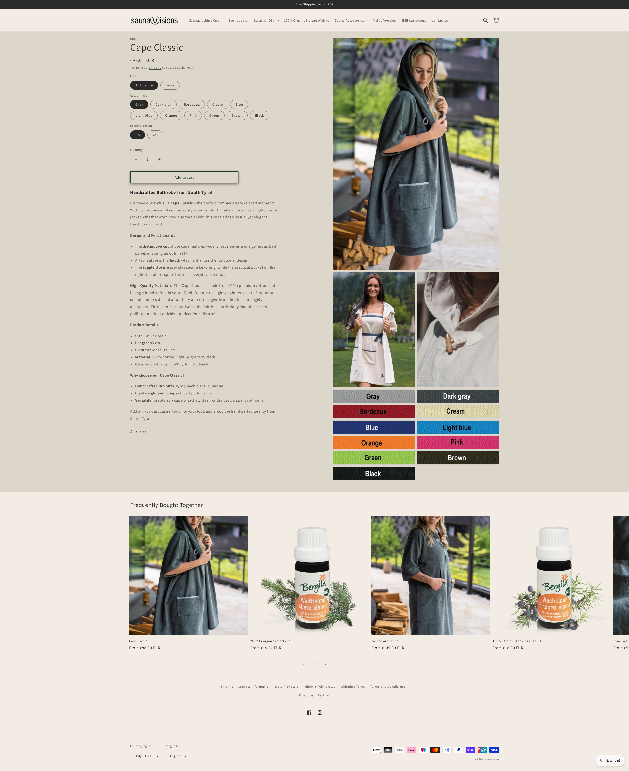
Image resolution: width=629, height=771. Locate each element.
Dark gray (164, 104)
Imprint (227, 686)
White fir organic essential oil (271, 641)
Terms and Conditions (387, 686)
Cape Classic (138, 641)
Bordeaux (192, 104)
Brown (237, 115)
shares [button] (141, 431)
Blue (239, 104)
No (137, 135)
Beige (170, 85)
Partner (324, 695)
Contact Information (254, 686)
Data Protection (287, 686)
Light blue (144, 115)
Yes (155, 135)
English (175, 756)
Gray (139, 104)
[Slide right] (325, 664)
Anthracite (144, 85)
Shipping (155, 67)
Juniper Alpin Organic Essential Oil (517, 641)
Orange (171, 115)
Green (214, 115)
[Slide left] (303, 664)
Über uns (306, 695)
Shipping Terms (353, 686)
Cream (217, 104)
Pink (193, 115)
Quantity (136, 150)
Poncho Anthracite (384, 641)
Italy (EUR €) (144, 756)
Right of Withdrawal (320, 686)
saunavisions (491, 759)
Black (259, 115)
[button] (265, 20)
